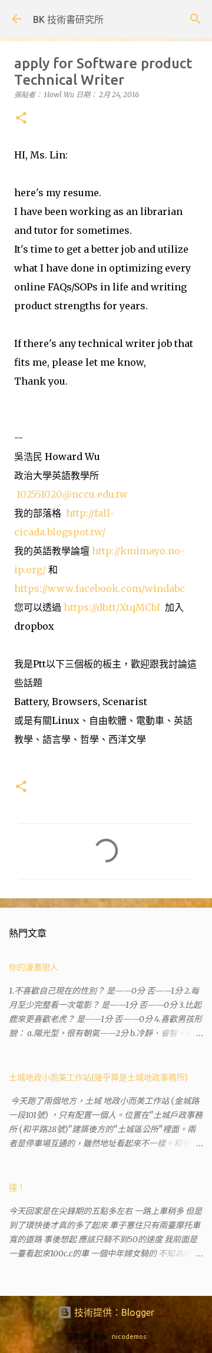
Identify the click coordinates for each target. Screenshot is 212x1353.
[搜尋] (195, 19)
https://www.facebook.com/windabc (99, 588)
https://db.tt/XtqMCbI (112, 607)
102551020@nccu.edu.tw (72, 494)
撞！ (17, 1187)
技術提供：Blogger (113, 1312)
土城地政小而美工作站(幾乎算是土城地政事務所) (98, 1077)
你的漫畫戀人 (33, 967)
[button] (21, 119)
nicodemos (129, 1336)
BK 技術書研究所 (68, 19)
